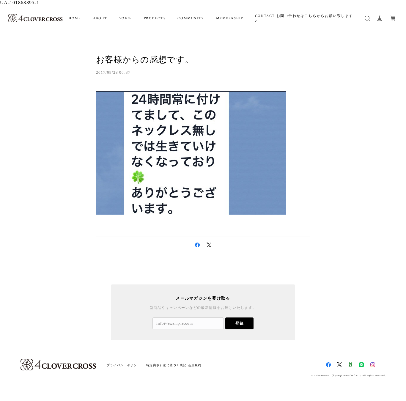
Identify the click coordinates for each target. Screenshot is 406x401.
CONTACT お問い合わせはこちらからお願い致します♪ (304, 18)
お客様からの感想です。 (144, 59)
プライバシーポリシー (123, 365)
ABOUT (100, 18)
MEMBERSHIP (229, 18)
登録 (239, 323)
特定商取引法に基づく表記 (166, 365)
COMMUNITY (190, 18)
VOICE (125, 18)
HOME (75, 18)
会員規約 (195, 365)
